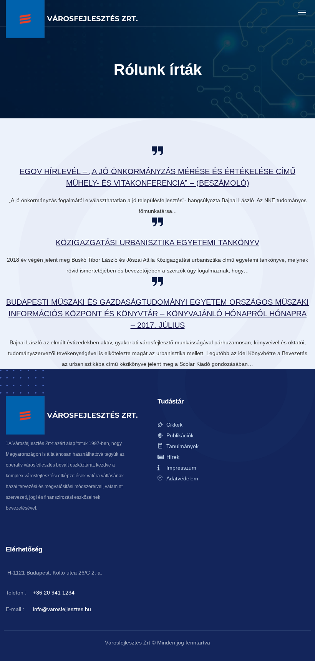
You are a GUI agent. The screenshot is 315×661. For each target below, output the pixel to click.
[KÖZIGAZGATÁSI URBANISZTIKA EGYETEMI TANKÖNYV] (157, 222)
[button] (302, 14)
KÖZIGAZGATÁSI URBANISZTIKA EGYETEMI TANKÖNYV (157, 242)
